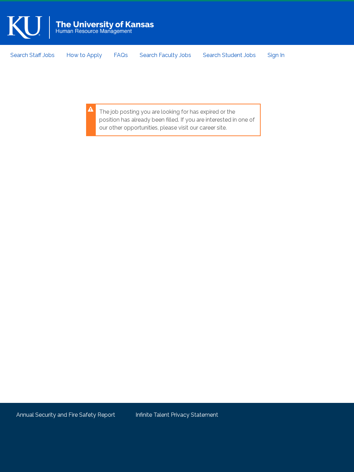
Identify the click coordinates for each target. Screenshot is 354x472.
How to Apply (84, 55)
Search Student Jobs (229, 55)
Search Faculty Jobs (165, 55)
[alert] (173, 120)
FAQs (121, 55)
